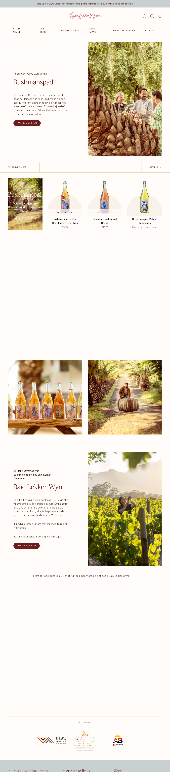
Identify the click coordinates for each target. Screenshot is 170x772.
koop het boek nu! (124, 3)
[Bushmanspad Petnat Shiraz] (105, 197)
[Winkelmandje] (160, 16)
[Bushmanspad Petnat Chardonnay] (144, 197)
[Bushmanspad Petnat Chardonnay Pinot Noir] (65, 197)
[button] (152, 16)
